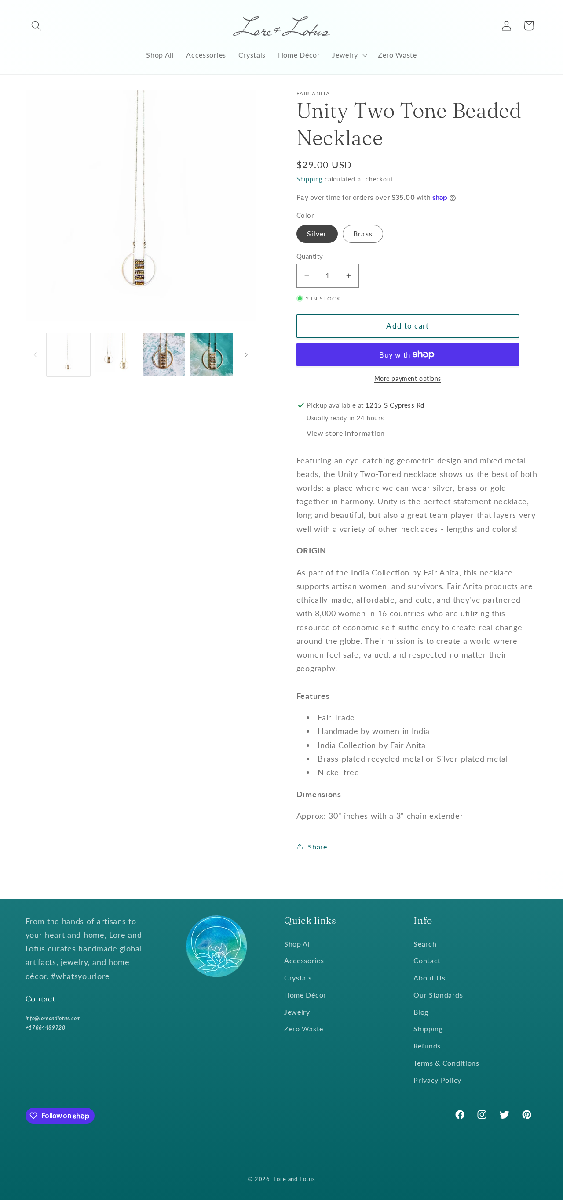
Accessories (304, 960)
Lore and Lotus (294, 1179)
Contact (427, 960)
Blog (420, 1012)
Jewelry (297, 1012)
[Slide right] (246, 355)
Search (424, 944)
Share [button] (317, 846)
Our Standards (438, 994)
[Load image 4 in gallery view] (164, 354)
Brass (363, 233)
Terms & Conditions (446, 1063)
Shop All (298, 944)
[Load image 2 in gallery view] (116, 354)
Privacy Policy (437, 1080)
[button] (37, 25)
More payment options (408, 378)
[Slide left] (35, 355)
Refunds (427, 1045)
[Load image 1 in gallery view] (68, 354)
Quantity (309, 256)
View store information (346, 432)
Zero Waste (303, 1028)
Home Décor (305, 994)
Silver (317, 233)
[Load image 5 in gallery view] (211, 354)
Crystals (298, 977)
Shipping (309, 179)
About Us (429, 977)
